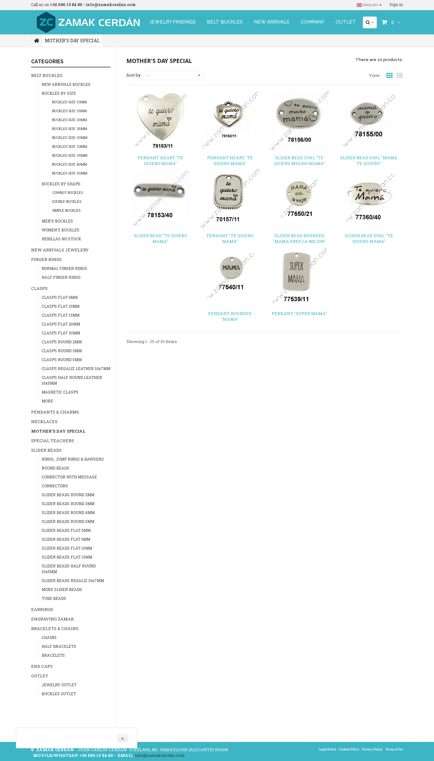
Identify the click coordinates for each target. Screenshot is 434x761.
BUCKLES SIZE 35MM (69, 155)
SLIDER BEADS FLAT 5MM (66, 530)
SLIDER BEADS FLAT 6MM (66, 539)
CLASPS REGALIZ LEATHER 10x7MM (76, 368)
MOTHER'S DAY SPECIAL (58, 431)
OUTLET (346, 22)
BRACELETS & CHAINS (54, 628)
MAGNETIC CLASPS (60, 391)
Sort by (133, 75)
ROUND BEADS (55, 467)
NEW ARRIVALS (271, 22)
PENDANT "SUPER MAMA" (299, 313)
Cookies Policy (349, 749)
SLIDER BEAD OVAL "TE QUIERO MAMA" (369, 238)
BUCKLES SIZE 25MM (69, 128)
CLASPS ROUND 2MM (62, 341)
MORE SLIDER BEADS (62, 589)
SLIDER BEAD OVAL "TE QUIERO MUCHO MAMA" (299, 160)
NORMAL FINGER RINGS (64, 268)
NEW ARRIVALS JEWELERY (60, 250)
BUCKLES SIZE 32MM (69, 146)
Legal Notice (327, 749)
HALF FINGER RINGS (61, 277)
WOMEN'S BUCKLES (60, 229)
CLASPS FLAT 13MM (60, 315)
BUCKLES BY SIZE (59, 93)
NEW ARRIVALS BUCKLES (66, 84)
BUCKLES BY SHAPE (61, 183)
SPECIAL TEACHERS (52, 440)
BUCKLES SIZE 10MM (69, 101)
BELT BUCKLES (225, 22)
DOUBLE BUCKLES (66, 201)
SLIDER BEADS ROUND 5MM (68, 521)
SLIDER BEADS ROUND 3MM (68, 503)
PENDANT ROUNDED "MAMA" (230, 316)
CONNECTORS (55, 485)
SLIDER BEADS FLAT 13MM (67, 556)
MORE (47, 400)
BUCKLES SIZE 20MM (69, 119)
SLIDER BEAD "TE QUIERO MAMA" (160, 238)
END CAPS (42, 666)
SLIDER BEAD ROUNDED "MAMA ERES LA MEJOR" (299, 238)
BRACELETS (53, 655)
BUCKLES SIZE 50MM (69, 173)
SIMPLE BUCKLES (66, 210)
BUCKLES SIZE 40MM (69, 164)
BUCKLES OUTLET (59, 693)
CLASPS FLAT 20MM (61, 323)
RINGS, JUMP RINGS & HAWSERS (73, 459)
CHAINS (49, 637)
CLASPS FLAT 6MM (60, 297)
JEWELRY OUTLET (59, 684)
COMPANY (312, 22)
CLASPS (39, 288)
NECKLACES (44, 421)
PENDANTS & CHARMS (55, 412)
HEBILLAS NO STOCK (61, 238)
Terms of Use (394, 749)
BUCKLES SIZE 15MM (69, 110)
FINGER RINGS (46, 259)
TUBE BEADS (54, 598)
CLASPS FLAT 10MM (60, 306)
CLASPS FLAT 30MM (61, 332)
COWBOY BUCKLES (67, 192)
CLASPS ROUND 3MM (62, 350)
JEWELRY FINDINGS (172, 22)
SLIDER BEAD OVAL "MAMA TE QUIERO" (368, 160)
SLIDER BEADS (46, 450)
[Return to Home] (36, 40)
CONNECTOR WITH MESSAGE (69, 476)
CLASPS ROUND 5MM (62, 359)
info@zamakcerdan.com (160, 755)
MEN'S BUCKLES (57, 220)
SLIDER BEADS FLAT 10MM (67, 548)
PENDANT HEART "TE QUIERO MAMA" (160, 160)
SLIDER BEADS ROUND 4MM (68, 512)
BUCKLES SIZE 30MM (69, 137)
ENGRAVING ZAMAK (52, 619)
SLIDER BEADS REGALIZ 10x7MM (73, 580)
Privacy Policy (372, 749)
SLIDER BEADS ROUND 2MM (68, 494)
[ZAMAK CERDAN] (87, 22)
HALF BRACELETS (59, 646)
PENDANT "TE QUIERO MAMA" (230, 238)
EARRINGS (42, 609)
